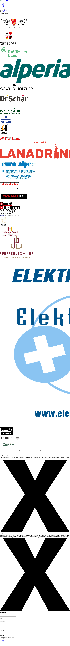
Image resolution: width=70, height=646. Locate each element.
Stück (3, 2)
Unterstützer (4, 5)
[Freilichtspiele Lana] (4, 0)
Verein (3, 4)
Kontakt (3, 6)
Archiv (3, 3)
